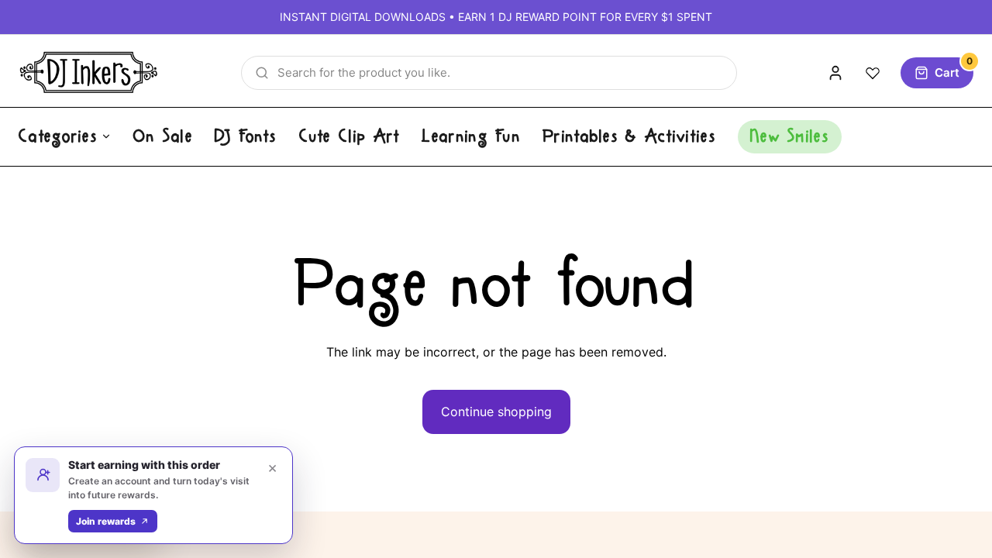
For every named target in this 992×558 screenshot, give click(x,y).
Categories (58, 136)
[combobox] (489, 73)
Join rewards (106, 521)
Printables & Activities (629, 136)
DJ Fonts (246, 136)
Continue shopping (496, 411)
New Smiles (789, 136)
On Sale (163, 136)
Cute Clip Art (350, 136)
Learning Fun (471, 136)
